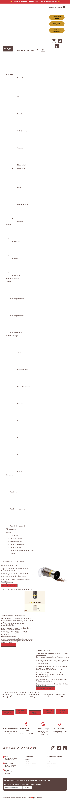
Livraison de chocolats (53, 767)
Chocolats (27, 759)
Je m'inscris (27, 787)
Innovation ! (28, 767)
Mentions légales (51, 763)
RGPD (48, 761)
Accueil (5, 561)
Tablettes (27, 765)
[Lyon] (4, 770)
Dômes (27, 761)
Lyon (7, 770)
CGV (48, 759)
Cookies (49, 765)
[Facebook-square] (59, 748)
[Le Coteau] (4, 763)
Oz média (39, 797)
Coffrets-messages (30, 763)
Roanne (8, 756)
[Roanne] (4, 757)
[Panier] (43, 49)
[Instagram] (53, 748)
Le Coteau (9, 763)
